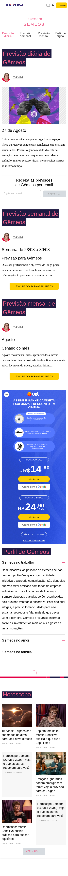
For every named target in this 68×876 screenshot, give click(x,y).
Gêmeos (34, 24)
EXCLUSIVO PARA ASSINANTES (34, 286)
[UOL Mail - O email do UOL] (48, 5)
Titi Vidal (18, 77)
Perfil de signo (60, 35)
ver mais (32, 851)
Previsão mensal (44, 35)
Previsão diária (8, 35)
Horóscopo (34, 19)
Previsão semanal (25, 35)
